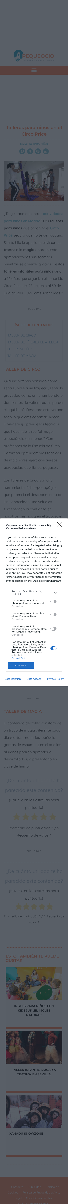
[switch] (53, 601)
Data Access (34, 678)
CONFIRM (21, 665)
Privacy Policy (55, 678)
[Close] (60, 525)
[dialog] (34, 602)
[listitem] (34, 592)
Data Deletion (13, 678)
